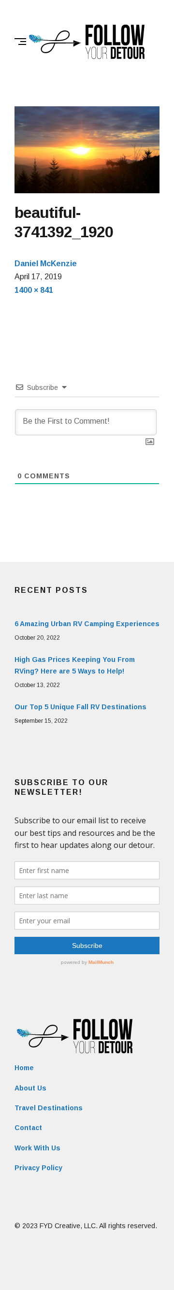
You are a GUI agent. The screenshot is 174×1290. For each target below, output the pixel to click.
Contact (28, 1128)
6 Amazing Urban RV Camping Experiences (87, 624)
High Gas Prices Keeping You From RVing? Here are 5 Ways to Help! (74, 665)
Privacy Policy (38, 1168)
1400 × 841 (33, 290)
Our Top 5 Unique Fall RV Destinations (80, 707)
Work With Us (37, 1148)
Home (24, 1068)
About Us (30, 1088)
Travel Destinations (48, 1108)
